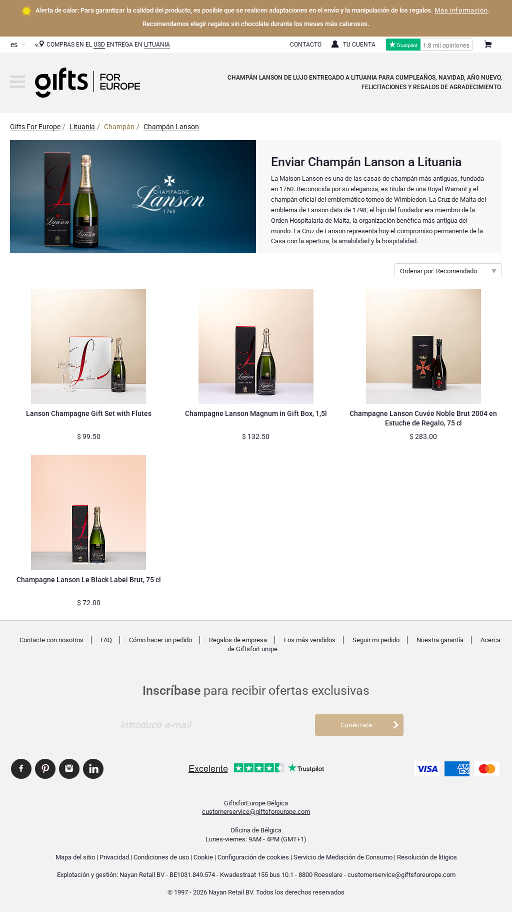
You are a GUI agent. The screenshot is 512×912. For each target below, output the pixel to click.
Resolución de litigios (427, 857)
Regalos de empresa (238, 640)
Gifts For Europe (35, 127)
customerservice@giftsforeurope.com (256, 811)
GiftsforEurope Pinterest (45, 769)
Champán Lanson (171, 127)
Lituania (157, 44)
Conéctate (356, 725)
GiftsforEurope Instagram (69, 769)
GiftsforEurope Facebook (21, 769)
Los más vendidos (310, 640)
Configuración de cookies (253, 857)
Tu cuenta (359, 44)
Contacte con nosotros (52, 640)
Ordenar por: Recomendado (438, 271)
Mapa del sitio (75, 857)
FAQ (106, 640)
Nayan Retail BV (142, 874)
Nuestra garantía (440, 640)
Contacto (306, 44)
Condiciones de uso (161, 857)
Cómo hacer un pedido (160, 640)
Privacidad (114, 857)
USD (99, 44)
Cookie (203, 857)
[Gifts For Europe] (17, 82)
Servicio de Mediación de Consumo (343, 857)
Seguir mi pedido (376, 640)
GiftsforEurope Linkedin (93, 769)
